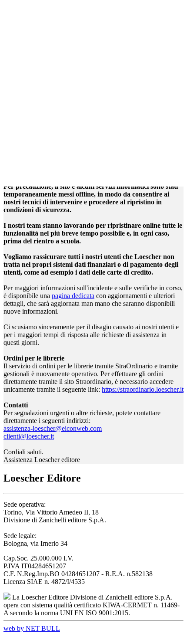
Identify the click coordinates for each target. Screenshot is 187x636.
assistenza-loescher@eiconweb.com (52, 428)
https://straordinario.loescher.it (143, 389)
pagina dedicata (73, 295)
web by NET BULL (31, 628)
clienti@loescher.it (28, 436)
